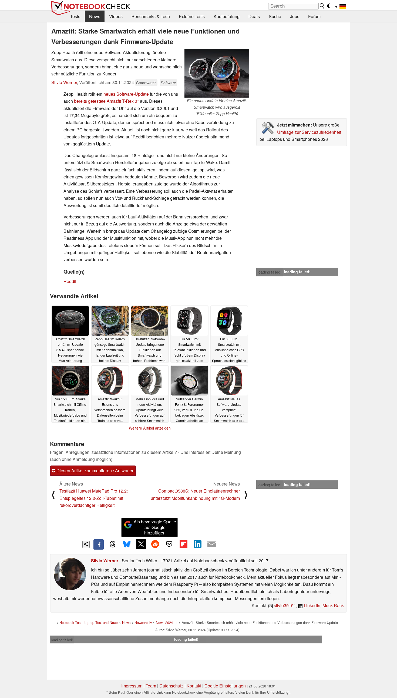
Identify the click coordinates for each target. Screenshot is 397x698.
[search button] (322, 6)
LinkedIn (311, 605)
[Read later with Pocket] (169, 544)
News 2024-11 (167, 622)
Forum (314, 16)
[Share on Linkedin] (197, 544)
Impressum (131, 686)
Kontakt (194, 686)
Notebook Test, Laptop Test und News (88, 622)
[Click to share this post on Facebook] (98, 544)
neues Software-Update (126, 94)
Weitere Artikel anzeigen (150, 428)
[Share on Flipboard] (183, 544)
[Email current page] (212, 544)
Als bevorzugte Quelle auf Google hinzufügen (155, 527)
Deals (254, 16)
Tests (75, 16)
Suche (275, 16)
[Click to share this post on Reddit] (155, 544)
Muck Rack (333, 605)
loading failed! (269, 272)
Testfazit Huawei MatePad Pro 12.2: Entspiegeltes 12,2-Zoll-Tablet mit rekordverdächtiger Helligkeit (93, 498)
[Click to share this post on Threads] (112, 544)
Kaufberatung (227, 16)
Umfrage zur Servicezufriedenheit (309, 132)
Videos (116, 16)
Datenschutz (171, 686)
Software (168, 82)
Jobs (294, 16)
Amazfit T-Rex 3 (122, 101)
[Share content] (86, 544)
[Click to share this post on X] (141, 544)
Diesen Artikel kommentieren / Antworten (94, 470)
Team (151, 686)
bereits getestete (90, 101)
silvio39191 (284, 605)
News (94, 16)
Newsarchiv (143, 622)
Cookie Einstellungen (225, 686)
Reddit (69, 281)
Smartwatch (146, 82)
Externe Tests (192, 16)
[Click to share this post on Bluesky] (127, 544)
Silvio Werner (64, 82)
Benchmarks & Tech (151, 16)
